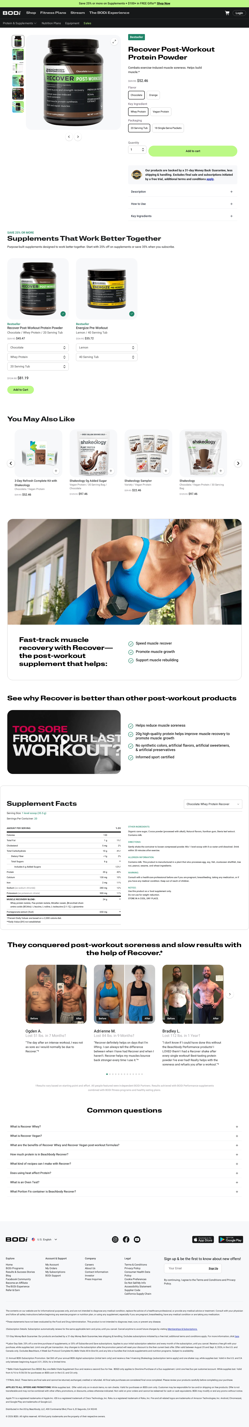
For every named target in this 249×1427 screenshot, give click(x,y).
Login (239, 13)
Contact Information (96, 1272)
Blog (8, 1276)
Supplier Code (132, 1290)
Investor (89, 1276)
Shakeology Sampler (138, 481)
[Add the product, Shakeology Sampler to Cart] (166, 471)
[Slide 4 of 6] (18, 80)
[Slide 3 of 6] (18, 67)
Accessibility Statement (137, 1286)
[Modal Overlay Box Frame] (194, 1271)
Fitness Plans (53, 13)
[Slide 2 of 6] (18, 54)
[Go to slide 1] (107, 1074)
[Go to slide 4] (115, 1074)
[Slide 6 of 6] (18, 107)
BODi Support (53, 1276)
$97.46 (83, 494)
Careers (89, 1265)
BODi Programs (15, 1268)
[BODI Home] (12, 13)
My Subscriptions (55, 1272)
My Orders (51, 1268)
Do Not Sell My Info (135, 1283)
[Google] (230, 1239)
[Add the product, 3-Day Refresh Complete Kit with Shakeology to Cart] (56, 471)
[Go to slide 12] (139, 1074)
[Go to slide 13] (142, 1074)
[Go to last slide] (11, 463)
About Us (90, 1268)
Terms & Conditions (135, 1265)
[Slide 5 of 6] (18, 94)
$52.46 (26, 494)
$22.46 (136, 490)
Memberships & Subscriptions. (182, 1329)
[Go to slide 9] (130, 1074)
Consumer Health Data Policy (137, 1274)
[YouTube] (137, 1239)
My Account (52, 1265)
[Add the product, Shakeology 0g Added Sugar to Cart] (111, 471)
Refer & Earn (13, 1290)
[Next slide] (77, 137)
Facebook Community (18, 1279)
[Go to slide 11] (136, 1074)
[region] (124, 463)
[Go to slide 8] (127, 1074)
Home (9, 1265)
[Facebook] (126, 1239)
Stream (78, 13)
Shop (31, 13)
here (237, 1336)
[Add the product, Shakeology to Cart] (221, 471)
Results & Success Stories (20, 1272)
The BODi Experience (109, 13)
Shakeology (187, 481)
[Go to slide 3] (113, 1074)
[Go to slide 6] (121, 1074)
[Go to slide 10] (133, 1074)
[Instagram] (115, 1239)
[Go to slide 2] (110, 1074)
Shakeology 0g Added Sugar (88, 481)
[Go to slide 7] (124, 1074)
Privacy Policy (132, 1268)
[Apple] (203, 1239)
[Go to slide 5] (118, 1074)
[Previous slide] (69, 137)
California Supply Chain (137, 1294)
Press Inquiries (93, 1279)
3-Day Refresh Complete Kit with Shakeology (36, 483)
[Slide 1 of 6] (18, 41)
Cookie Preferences (135, 1279)
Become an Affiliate (17, 1283)
